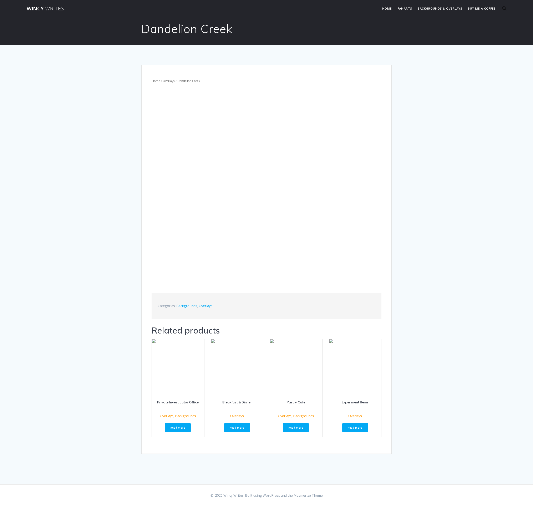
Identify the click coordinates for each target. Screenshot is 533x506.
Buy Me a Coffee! (482, 8)
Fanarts (404, 8)
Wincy (45, 8)
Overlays (169, 81)
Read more (178, 427)
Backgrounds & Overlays (440, 8)
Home (387, 8)
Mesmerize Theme (308, 495)
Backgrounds (186, 306)
